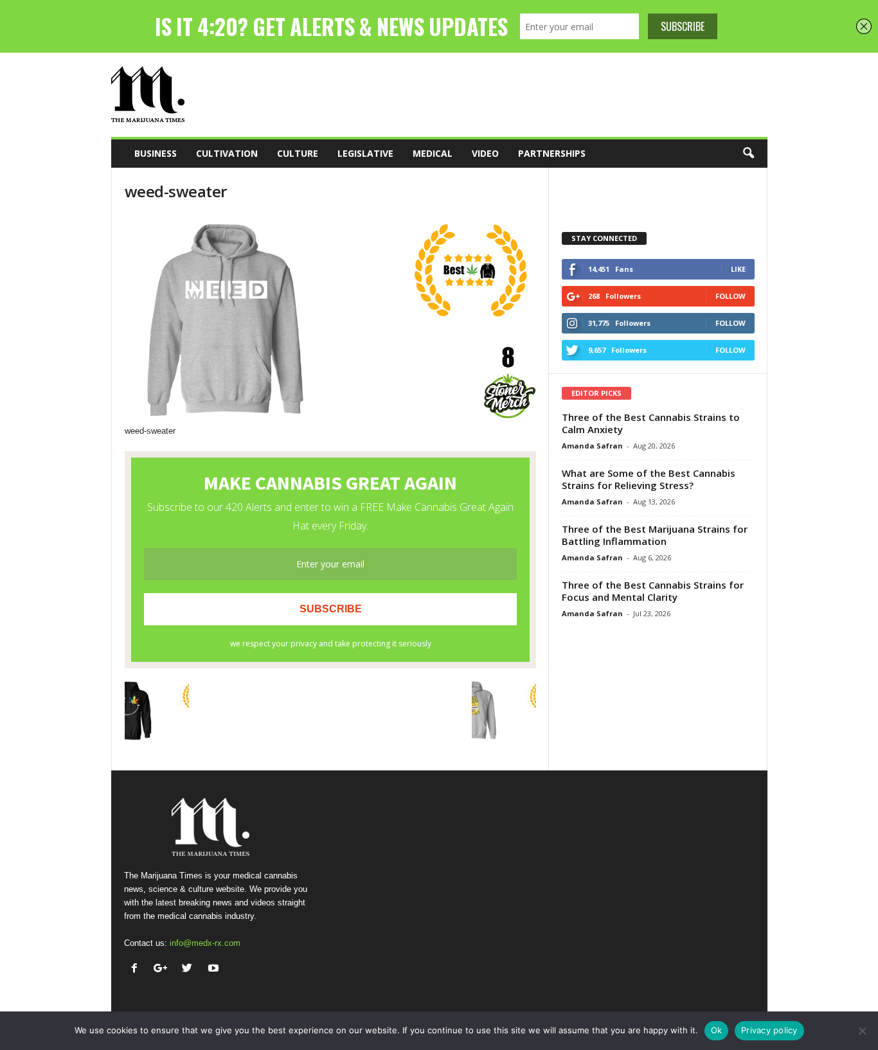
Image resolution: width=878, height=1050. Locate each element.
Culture (297, 153)
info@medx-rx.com (205, 943)
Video (485, 153)
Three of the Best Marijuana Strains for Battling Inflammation (655, 534)
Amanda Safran (592, 445)
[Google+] (163, 969)
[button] (748, 153)
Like (738, 269)
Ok (716, 1030)
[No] (862, 1030)
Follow (730, 296)
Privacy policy (769, 1030)
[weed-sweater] (330, 319)
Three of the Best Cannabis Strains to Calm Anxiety (651, 423)
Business (155, 153)
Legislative (365, 153)
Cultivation (227, 153)
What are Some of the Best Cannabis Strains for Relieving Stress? (648, 479)
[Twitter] (190, 969)
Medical (432, 153)
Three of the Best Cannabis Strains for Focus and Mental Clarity (653, 590)
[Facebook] (137, 969)
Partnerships (552, 153)
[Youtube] (215, 969)
